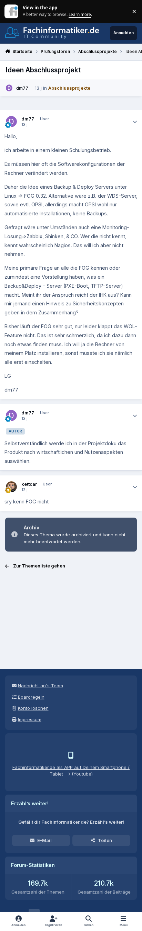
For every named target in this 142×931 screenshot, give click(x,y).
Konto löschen (33, 708)
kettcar (29, 484)
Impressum (29, 719)
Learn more (12, 11)
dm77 (22, 88)
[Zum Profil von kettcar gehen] (11, 487)
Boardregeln (31, 697)
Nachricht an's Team (40, 685)
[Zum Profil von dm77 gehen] (9, 87)
